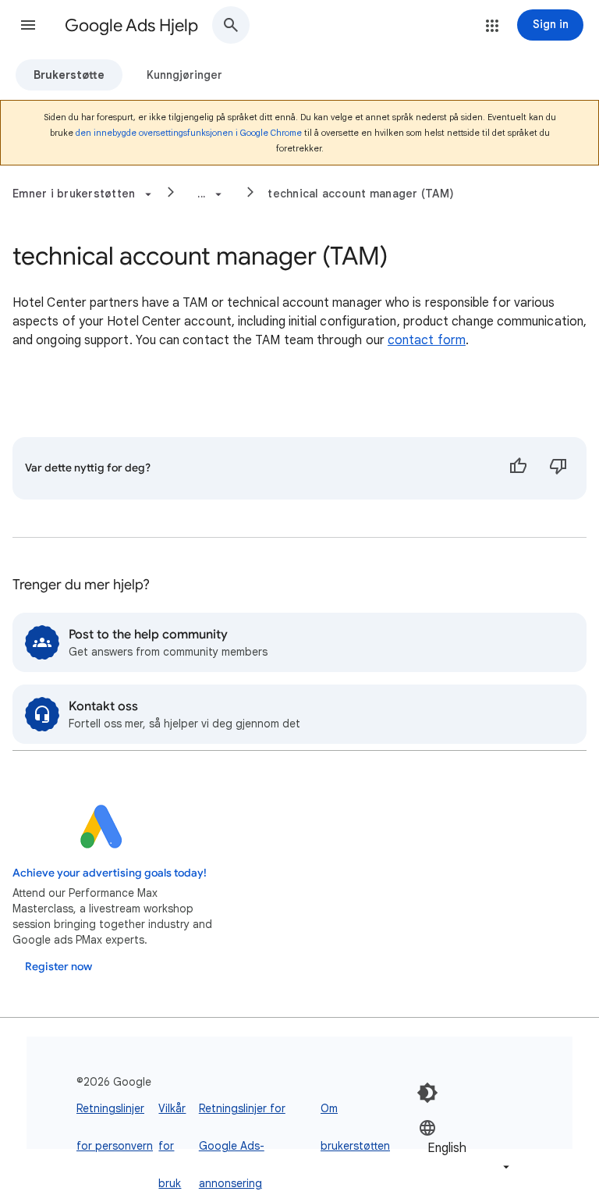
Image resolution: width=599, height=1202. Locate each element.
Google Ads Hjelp (131, 25)
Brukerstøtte (69, 75)
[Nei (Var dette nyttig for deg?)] (558, 468)
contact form (427, 340)
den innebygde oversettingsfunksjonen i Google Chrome (189, 132)
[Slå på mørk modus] (427, 1092)
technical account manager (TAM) (361, 194)
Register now (58, 966)
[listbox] (466, 1146)
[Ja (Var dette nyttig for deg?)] (517, 468)
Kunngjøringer (184, 75)
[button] (28, 25)
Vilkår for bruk (172, 1145)
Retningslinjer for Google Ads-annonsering (242, 1145)
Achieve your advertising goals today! (109, 873)
